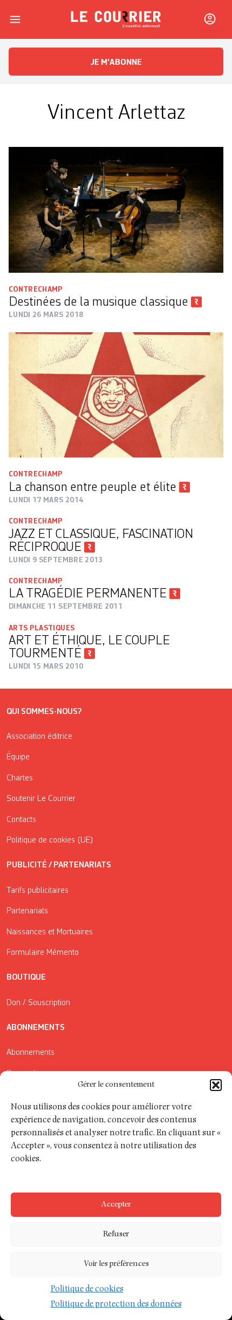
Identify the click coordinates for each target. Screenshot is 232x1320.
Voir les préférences (116, 1264)
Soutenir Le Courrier (41, 798)
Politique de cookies (87, 1289)
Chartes (19, 778)
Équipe (18, 757)
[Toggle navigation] (15, 19)
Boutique (26, 977)
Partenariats (27, 911)
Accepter (116, 1205)
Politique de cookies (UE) (49, 840)
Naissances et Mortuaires (49, 932)
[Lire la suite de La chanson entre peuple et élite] (116, 394)
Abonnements (30, 1052)
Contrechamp (36, 289)
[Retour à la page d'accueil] (116, 19)
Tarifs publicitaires (37, 890)
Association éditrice (39, 736)
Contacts (21, 820)
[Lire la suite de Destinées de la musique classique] (116, 209)
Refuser (116, 1234)
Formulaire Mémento (42, 952)
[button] (215, 1085)
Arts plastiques (41, 628)
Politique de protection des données (116, 1305)
